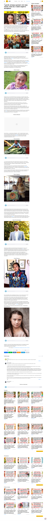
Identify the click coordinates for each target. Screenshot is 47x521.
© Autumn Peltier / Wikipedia (6, 288)
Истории (32, 44)
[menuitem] (16, 1)
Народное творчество (6, 449)
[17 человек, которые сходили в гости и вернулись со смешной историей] (37, 460)
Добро (4, 3)
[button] (8, 350)
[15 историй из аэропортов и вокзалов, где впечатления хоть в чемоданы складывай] (23, 474)
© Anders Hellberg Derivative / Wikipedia (8, 337)
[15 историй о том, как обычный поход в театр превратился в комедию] (37, 49)
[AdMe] (8, 1)
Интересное (19, 448)
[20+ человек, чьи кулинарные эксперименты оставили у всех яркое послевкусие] (37, 491)
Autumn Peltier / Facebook (26, 347)
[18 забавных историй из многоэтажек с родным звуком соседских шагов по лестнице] (23, 409)
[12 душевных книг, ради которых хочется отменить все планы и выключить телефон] (37, 427)
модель (13, 216)
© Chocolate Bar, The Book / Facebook (7, 49)
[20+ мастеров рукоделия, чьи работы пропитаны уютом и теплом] (23, 491)
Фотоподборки (33, 418)
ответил (17, 304)
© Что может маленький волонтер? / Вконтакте (8, 202)
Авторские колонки (6, 469)
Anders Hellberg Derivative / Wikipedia (18, 347)
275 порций (25, 166)
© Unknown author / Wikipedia (7, 241)
